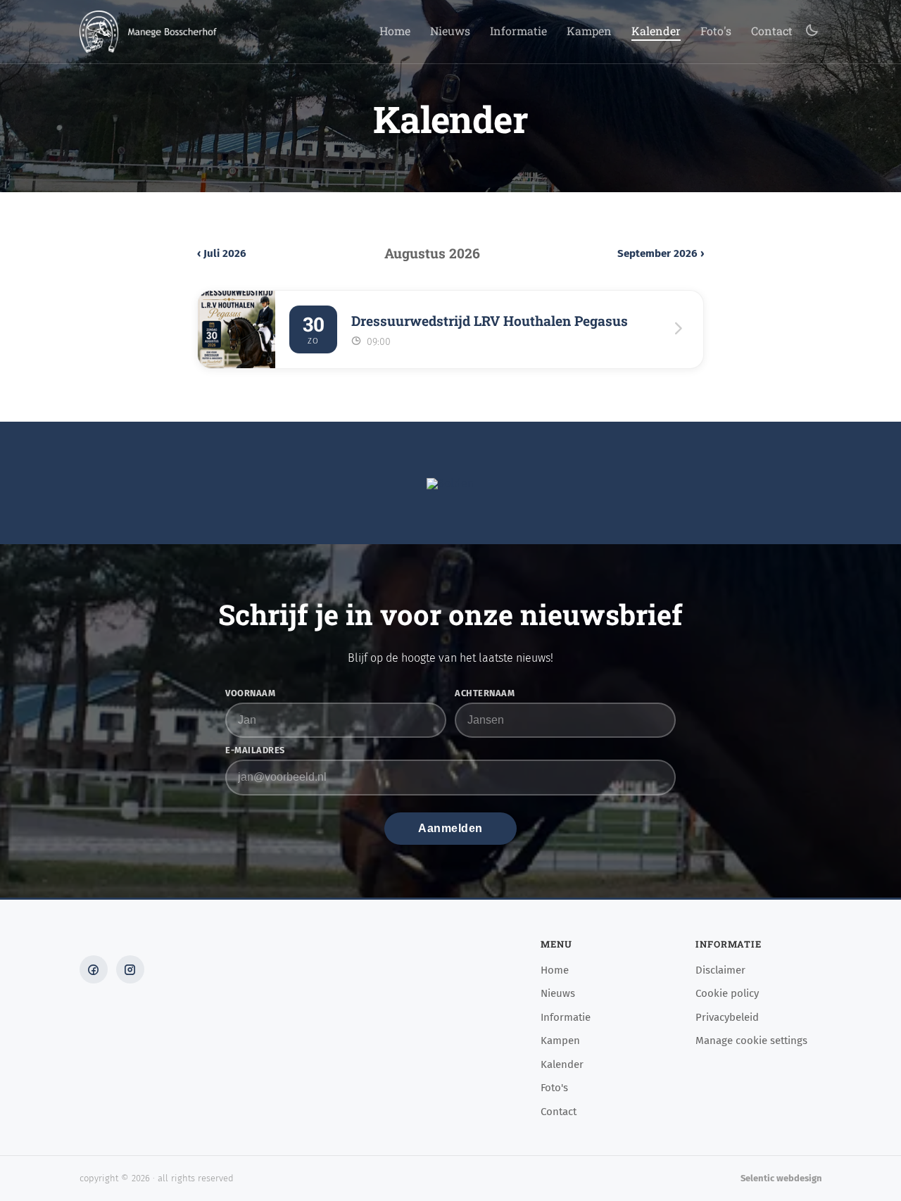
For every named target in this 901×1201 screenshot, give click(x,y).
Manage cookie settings (751, 1041)
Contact (772, 31)
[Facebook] (94, 969)
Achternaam (485, 693)
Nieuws (450, 31)
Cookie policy (727, 994)
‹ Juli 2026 (221, 254)
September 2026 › (660, 254)
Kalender (656, 31)
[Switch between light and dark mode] (811, 31)
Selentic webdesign (781, 1178)
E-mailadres (255, 750)
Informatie (518, 31)
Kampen (589, 31)
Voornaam (250, 693)
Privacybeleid (727, 1018)
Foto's (715, 31)
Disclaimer (720, 970)
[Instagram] (130, 969)
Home (394, 31)
